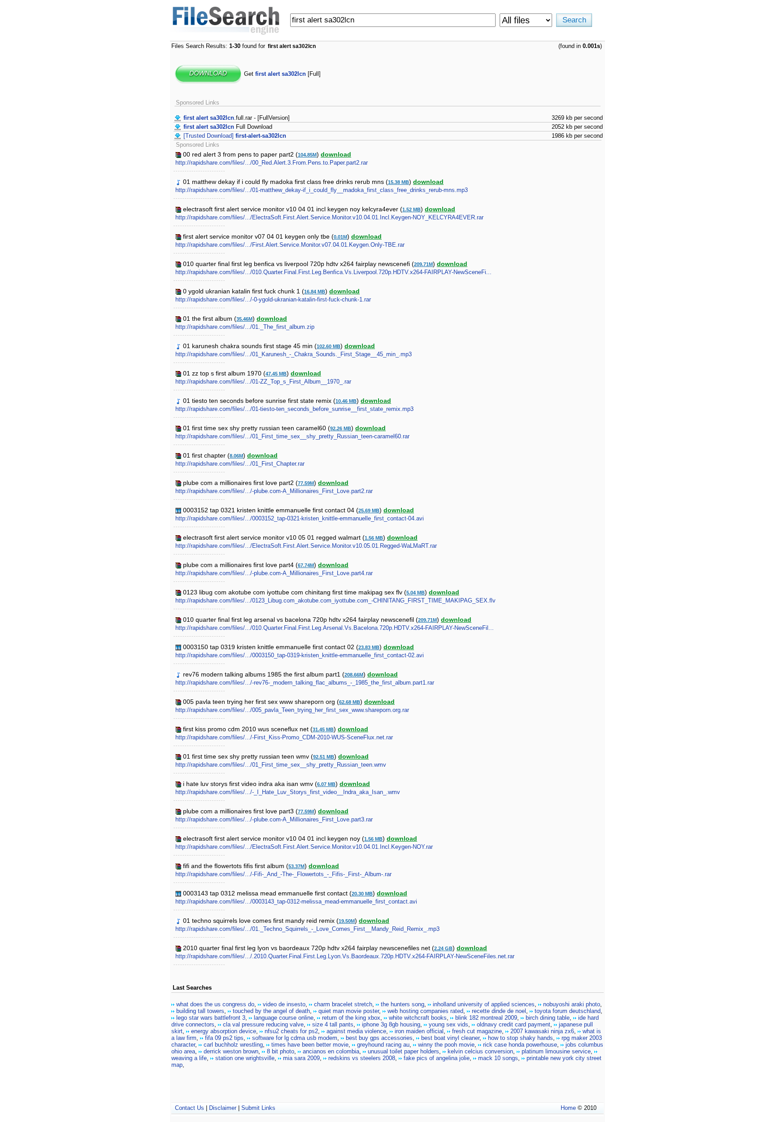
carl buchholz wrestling (233, 1044)
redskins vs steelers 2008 (361, 1058)
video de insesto (284, 1004)
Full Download (227, 126)
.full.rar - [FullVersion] (236, 117)
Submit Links (258, 1108)
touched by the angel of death (271, 1011)
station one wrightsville (244, 1058)
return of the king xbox (351, 1017)
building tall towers (200, 1011)
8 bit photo (280, 1051)
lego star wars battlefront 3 (210, 1017)
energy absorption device (223, 1031)
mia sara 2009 (301, 1058)
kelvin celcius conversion (480, 1051)
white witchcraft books (418, 1017)
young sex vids (448, 1024)
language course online (283, 1017)
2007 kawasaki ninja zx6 (542, 1031)
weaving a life (189, 1058)
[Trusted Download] (234, 135)
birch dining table (548, 1017)
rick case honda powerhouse (520, 1044)
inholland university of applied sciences (484, 1004)
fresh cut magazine (477, 1031)
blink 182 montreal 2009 (486, 1017)
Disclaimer (222, 1108)
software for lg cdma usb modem (294, 1038)
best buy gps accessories (379, 1038)
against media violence (356, 1031)
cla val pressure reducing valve (263, 1024)
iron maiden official (419, 1031)
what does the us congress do (215, 1004)
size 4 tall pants (332, 1024)
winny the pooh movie (446, 1044)
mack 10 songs (498, 1058)
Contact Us (189, 1108)
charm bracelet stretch (343, 1004)
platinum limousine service (556, 1051)
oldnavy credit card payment (513, 1024)
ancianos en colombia (331, 1051)
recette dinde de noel (499, 1011)
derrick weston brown (231, 1051)
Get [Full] (282, 73)
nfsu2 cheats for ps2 (291, 1031)
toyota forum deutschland (568, 1011)
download (336, 154)
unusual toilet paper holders (403, 1051)
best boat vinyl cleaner (450, 1038)
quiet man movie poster (348, 1011)
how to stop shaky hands (520, 1038)
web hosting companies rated (425, 1011)
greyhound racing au (383, 1044)
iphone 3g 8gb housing (391, 1024)
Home (568, 1108)
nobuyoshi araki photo (571, 1004)
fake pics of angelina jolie (437, 1058)
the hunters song (402, 1004)
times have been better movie (309, 1044)
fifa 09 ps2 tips (224, 1038)
